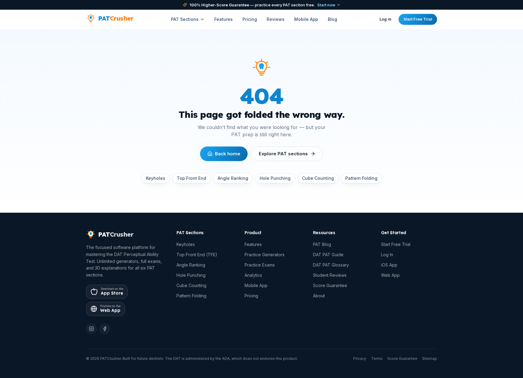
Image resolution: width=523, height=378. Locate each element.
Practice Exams (260, 264)
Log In (387, 254)
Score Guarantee (330, 285)
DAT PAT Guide (328, 254)
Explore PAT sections (283, 154)
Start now (326, 4)
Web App (390, 275)
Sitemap (429, 358)
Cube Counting (318, 178)
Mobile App (306, 19)
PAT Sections (185, 19)
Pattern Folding (361, 178)
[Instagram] (91, 328)
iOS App (389, 264)
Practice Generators (265, 254)
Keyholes (155, 178)
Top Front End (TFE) (196, 254)
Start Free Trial (417, 19)
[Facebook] (104, 328)
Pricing (249, 19)
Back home (227, 154)
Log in (385, 19)
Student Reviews (330, 275)
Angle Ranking (233, 178)
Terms (377, 358)
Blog (332, 19)
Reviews (276, 19)
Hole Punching (275, 178)
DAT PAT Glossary (331, 264)
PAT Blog (322, 244)
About (319, 295)
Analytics (253, 275)
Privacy (359, 358)
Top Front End (191, 178)
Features (223, 19)
